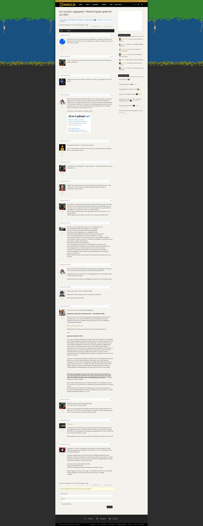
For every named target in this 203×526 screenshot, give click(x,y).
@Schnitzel (70, 424)
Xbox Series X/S (68, 1)
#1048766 (112, 287)
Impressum (92, 524)
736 (104, 26)
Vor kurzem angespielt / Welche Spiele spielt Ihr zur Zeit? (85, 13)
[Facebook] (133, 4)
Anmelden (110, 507)
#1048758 (112, 75)
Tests (87, 4)
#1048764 (112, 223)
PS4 (63, 1)
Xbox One (75, 1)
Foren (65, 17)
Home (60, 17)
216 (99, 26)
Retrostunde (132, 63)
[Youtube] (138, 4)
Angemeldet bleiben (66, 504)
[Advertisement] (130, 21)
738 (110, 26)
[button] (142, 4)
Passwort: (63, 499)
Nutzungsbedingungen (121, 524)
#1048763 (112, 200)
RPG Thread (129, 59)
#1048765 (112, 264)
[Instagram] (136, 4)
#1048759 (112, 94)
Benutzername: (64, 493)
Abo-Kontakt (141, 524)
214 (93, 26)
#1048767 (112, 306)
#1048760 (112, 141)
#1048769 (112, 420)
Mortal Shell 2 (122, 79)
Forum (104, 4)
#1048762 (112, 181)
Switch (84, 1)
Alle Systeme (94, 1)
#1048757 (112, 56)
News (80, 4)
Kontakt (135, 524)
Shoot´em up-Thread (135, 39)
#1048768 (112, 399)
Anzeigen (130, 524)
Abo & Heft (118, 4)
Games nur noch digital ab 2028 (134, 44)
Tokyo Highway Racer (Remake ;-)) (127, 89)
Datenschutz (104, 524)
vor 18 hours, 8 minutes (107, 20)
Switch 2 (80, 1)
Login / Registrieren (142, 1)
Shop (111, 4)
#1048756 (112, 35)
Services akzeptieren (124, 84)
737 (107, 26)
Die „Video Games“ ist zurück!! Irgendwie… (129, 110)
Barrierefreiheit (111, 524)
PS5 (60, 1)
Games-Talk (70, 17)
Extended (95, 4)
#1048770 (112, 444)
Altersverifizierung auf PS (125, 105)
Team (98, 524)
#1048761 (112, 162)
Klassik (89, 1)
